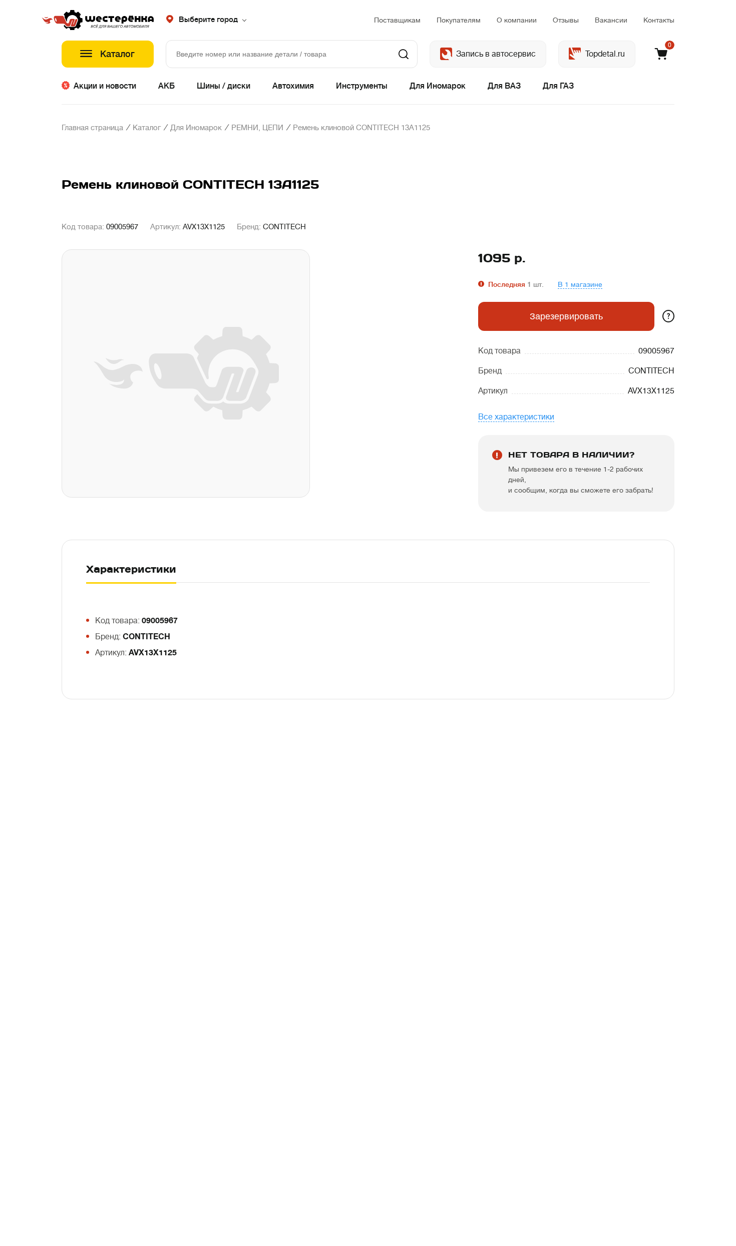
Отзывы (566, 20)
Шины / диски (223, 86)
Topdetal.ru (605, 54)
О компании (517, 20)
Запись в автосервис (496, 54)
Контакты (658, 20)
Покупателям (459, 20)
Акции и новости (105, 86)
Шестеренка (108, 20)
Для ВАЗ (504, 86)
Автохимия (293, 86)
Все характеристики (516, 417)
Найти (403, 54)
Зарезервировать (566, 316)
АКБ (166, 86)
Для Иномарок (438, 86)
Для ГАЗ (558, 86)
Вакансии (611, 20)
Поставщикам (397, 20)
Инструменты (362, 86)
